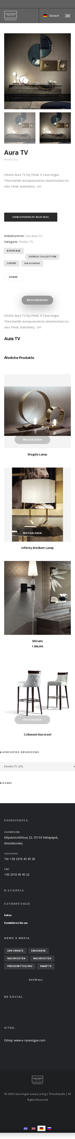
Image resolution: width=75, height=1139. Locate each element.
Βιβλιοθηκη (32, 263)
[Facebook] (67, 4)
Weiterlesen (32, 439)
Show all (36, 979)
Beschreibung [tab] (37, 300)
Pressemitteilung (19, 966)
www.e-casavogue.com (29, 1040)
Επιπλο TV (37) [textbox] (39, 766)
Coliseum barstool (37, 734)
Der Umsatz (15, 950)
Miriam (37, 641)
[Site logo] (10, 15)
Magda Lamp (37, 454)
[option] (20, 128)
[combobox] (37, 766)
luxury (11, 263)
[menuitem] (26, 1128)
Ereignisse (38, 950)
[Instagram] (70, 4)
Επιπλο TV (26, 242)
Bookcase (14, 250)
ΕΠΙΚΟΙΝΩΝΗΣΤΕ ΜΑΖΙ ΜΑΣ (30, 217)
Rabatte (45, 966)
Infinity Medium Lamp (37, 548)
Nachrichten (16, 958)
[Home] (37, 1080)
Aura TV (12, 338)
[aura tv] (20, 128)
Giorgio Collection (42, 256)
